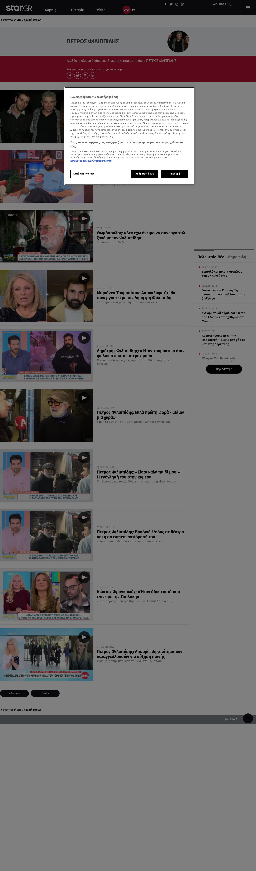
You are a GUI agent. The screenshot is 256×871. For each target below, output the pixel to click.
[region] (129, 136)
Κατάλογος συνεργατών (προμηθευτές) (91, 161)
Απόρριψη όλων (145, 173)
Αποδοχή (175, 173)
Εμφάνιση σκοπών (84, 173)
